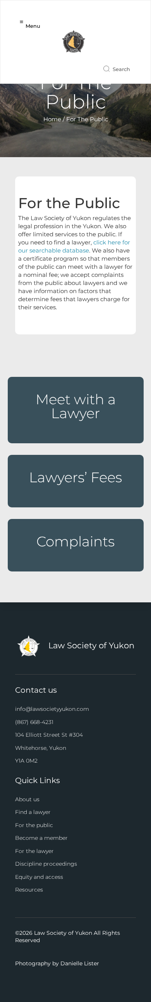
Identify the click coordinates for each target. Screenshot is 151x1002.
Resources (29, 889)
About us (27, 799)
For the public (34, 825)
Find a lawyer (33, 812)
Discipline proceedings (46, 863)
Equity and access (39, 876)
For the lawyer (34, 851)
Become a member (41, 837)
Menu (33, 26)
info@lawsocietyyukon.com (52, 708)
